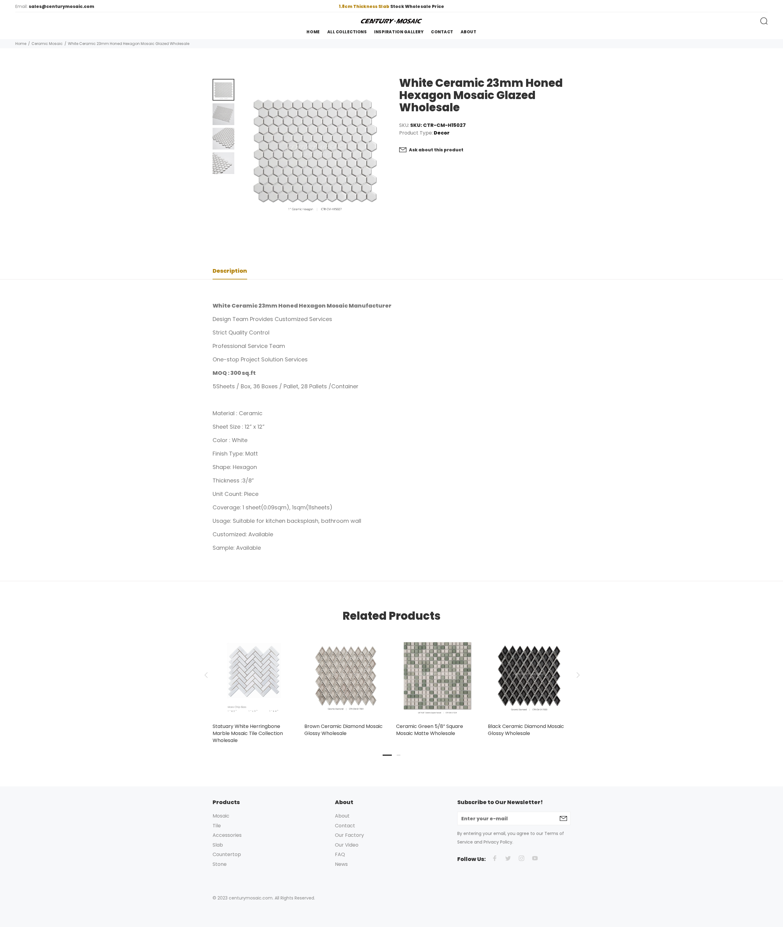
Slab (218, 844)
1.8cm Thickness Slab (364, 6)
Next (577, 675)
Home (20, 43)
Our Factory (349, 835)
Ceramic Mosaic (47, 43)
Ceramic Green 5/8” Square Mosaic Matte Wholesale (429, 730)
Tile (217, 825)
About (342, 816)
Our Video (346, 844)
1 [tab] (387, 755)
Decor (442, 133)
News (341, 864)
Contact (345, 825)
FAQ (340, 854)
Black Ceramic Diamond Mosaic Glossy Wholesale (526, 730)
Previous (206, 675)
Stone (220, 864)
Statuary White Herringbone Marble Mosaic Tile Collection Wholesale (248, 733)
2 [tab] (398, 755)
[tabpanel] (254, 683)
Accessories (227, 835)
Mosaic (221, 816)
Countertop (227, 854)
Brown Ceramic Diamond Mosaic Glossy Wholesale (343, 730)
